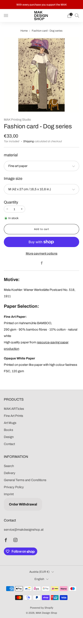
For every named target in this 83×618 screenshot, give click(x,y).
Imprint (9, 494)
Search (9, 466)
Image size (13, 178)
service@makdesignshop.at (23, 529)
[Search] (77, 15)
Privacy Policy (14, 487)
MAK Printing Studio (17, 119)
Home (24, 30)
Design (9, 437)
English (39, 579)
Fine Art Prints (13, 415)
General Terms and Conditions (25, 480)
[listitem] (41, 4)
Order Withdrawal (23, 504)
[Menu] (6, 15)
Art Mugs (10, 423)
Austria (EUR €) (39, 571)
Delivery (9, 473)
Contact (9, 444)
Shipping (28, 141)
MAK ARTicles (14, 408)
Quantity (11, 202)
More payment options (41, 253)
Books (8, 430)
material (11, 155)
